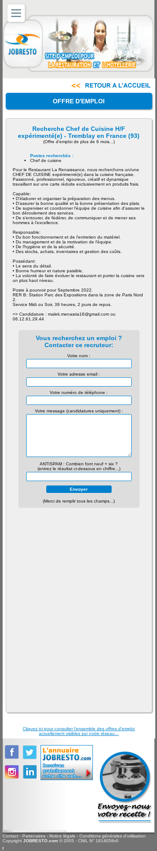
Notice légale (62, 835)
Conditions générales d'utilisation (112, 835)
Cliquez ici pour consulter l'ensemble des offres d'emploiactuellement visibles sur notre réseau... (79, 731)
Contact (10, 835)
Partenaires (33, 835)
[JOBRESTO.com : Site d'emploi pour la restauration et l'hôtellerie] (78, 42)
